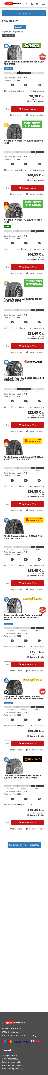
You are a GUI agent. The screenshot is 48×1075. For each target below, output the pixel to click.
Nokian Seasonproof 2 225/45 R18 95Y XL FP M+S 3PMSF (23, 300)
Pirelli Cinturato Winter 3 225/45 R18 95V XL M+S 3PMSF (23, 537)
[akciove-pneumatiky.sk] (21, 1023)
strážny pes (17, 115)
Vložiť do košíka (28, 109)
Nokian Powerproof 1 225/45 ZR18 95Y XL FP (23, 141)
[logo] (13, 3)
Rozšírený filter (24, 13)
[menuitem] (24, 1056)
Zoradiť (19, 27)
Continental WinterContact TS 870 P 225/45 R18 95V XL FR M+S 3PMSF (22, 776)
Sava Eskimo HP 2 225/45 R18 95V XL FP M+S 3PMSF (24, 62)
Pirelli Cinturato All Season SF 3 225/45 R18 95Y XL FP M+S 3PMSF (24, 458)
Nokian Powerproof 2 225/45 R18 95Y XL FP (23, 220)
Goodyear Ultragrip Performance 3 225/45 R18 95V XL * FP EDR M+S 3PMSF (23, 697)
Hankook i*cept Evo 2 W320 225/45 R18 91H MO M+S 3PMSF (24, 379)
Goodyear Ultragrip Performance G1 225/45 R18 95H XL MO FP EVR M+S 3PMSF (23, 617)
